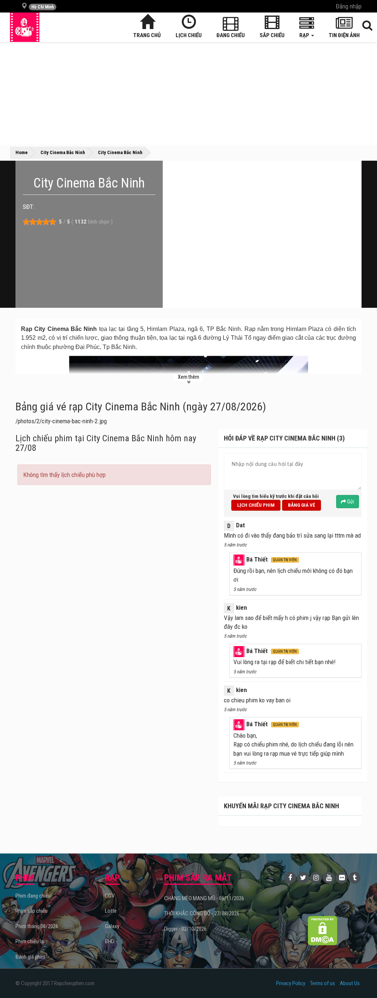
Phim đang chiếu (32, 895)
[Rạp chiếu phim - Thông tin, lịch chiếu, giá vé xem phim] (24, 27)
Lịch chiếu (189, 35)
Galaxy (112, 926)
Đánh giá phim (30, 957)
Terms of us (322, 983)
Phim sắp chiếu (31, 911)
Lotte (111, 911)
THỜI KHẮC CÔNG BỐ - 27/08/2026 (201, 913)
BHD (109, 941)
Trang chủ (147, 35)
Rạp (304, 35)
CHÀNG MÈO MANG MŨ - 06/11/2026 (204, 898)
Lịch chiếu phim (256, 505)
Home (21, 152)
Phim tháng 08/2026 (36, 926)
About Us (350, 983)
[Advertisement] (188, 93)
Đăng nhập (349, 6)
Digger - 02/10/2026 (185, 929)
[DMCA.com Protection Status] (322, 930)
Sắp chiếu (272, 35)
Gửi (350, 502)
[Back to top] (360, 977)
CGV (109, 895)
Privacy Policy (290, 983)
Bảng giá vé (301, 505)
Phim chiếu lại (30, 941)
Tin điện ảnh (344, 35)
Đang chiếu (230, 35)
